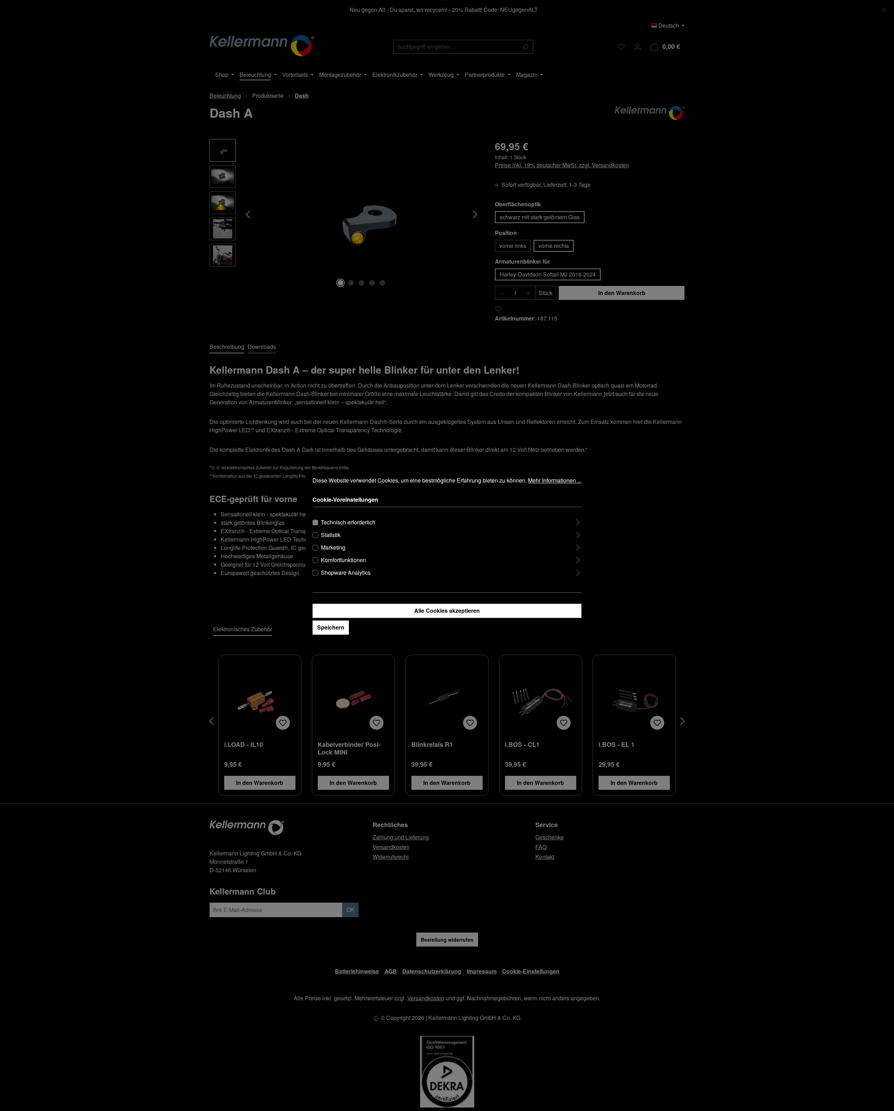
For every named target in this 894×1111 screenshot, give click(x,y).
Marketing (333, 548)
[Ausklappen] (578, 521)
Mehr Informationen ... (554, 480)
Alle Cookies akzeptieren (447, 611)
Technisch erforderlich (348, 522)
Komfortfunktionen (343, 560)
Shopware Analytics (346, 573)
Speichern (330, 628)
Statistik (330, 535)
